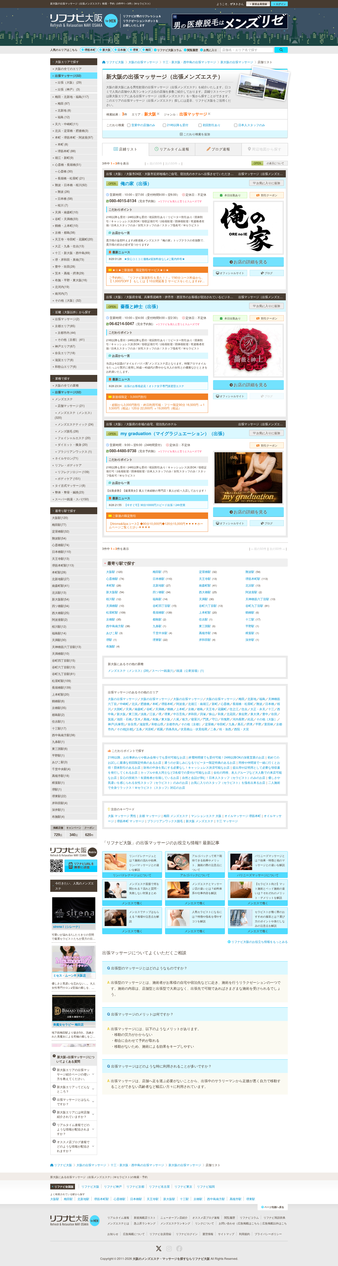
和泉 (221, 714)
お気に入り (210, 50)
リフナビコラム (249, 1217)
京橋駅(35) (59, 707)
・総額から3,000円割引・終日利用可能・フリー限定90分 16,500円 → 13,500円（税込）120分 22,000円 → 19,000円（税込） (157, 406)
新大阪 (106, 50)
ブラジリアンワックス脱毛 (165, 821)
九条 (232, 724)
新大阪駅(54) (60, 599)
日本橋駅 (159, 578)
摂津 (249, 724)
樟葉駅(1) (58, 782)
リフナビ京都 (135, 1186)
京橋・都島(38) (65, 232)
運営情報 (207, 1234)
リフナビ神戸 (113, 1186)
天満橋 (159, 709)
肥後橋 (145, 704)
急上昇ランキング (145, 1223)
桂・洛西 (225, 729)
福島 (262, 699)
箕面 (111, 719)
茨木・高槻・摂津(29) (69, 273)
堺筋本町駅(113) (63, 565)
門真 (206, 719)
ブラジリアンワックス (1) (75, 451)
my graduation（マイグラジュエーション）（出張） (167, 433)
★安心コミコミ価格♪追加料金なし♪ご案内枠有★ (154, 259)
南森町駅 (205, 585)
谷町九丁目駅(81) (63, 674)
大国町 (118, 709)
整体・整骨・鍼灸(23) (69, 492)
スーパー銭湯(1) (162, 670)
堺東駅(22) (59, 796)
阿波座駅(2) (60, 619)
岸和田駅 (205, 639)
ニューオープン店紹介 (174, 1217)
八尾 (176, 719)
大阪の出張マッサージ (123, 699)
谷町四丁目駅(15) (63, 660)
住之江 (234, 709)
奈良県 (132, 724)
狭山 (212, 714)
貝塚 (203, 714)
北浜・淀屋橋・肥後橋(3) (71, 130)
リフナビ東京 (183, 1186)
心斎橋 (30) (65, 171)
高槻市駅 (205, 633)
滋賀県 (144, 724)
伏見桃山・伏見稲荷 (194, 729)
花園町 (222, 709)
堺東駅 (157, 639)
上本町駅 (205, 612)
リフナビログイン (187, 1234)
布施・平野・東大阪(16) (71, 280)
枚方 (185, 719)
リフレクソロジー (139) (73, 472)
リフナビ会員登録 (160, 1234)
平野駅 (249, 626)
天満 (129, 709)
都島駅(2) (58, 714)
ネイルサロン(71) (66, 458)
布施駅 (110, 646)
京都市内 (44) (67, 332)
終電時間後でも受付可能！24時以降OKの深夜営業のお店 (227, 757)
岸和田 (192, 714)
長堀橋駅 (159, 612)
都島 (200, 709)
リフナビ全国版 (63, 1186)
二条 (213, 729)
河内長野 (238, 719)
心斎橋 (225, 704)
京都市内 (172, 724)
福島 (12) (64, 117)
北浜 (135, 704)
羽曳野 (225, 719)
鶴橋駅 (249, 612)
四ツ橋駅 (159, 592)
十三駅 (249, 619)
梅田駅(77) (59, 524)
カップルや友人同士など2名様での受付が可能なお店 (176, 772)
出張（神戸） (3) (69, 89)
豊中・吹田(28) (65, 266)
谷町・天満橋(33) (66, 219)
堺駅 (109, 639)
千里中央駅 (160, 633)
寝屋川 (195, 719)
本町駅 (110, 585)
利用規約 (244, 1234)
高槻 (146, 719)
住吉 (244, 709)
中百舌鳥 (179, 714)
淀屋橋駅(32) (60, 531)
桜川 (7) (63, 205)
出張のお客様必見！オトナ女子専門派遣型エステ (154, 386)
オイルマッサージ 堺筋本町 (242, 816)
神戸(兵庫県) (116, 724)
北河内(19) (62, 286)
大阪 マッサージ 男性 (122, 816)
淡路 (143, 714)
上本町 (180, 709)
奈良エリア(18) (65, 353)
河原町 (149, 729)
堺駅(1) (57, 789)
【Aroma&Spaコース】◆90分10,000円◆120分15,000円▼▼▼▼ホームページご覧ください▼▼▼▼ (156, 525)
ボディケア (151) (69, 478)
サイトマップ (226, 1234)
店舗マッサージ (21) (71, 405)
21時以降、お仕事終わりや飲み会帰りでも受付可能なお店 (147, 757)
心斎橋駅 (112, 578)
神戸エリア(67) (65, 346)
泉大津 (254, 714)
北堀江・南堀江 (198, 704)
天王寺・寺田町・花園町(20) (74, 239)
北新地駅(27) (60, 579)
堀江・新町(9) (64, 157)
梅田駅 (157, 571)
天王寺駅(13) (60, 558)
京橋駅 (110, 619)
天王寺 (210, 709)
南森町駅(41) (60, 585)
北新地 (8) (64, 110)
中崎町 (124, 704)
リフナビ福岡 (206, 1186)
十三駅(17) (59, 728)
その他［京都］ (191, 724)
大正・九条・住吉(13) (69, 246)
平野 (258, 724)
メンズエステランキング (175, 1223)
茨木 (138, 719)
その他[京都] (125, 729)
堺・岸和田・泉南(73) (69, 259)
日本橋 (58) (65, 198)
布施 (155, 719)
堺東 (135, 50)
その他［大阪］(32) (68, 300)
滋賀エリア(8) (64, 360)
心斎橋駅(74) (60, 545)
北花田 (231, 714)
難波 (259, 704)
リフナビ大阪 (90, 1186)
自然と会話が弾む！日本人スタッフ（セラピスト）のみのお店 (223, 777)
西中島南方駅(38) (63, 735)
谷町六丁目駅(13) (63, 667)
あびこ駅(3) (60, 762)
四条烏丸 (172, 729)
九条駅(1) (58, 741)
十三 (271, 709)
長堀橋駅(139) (61, 687)
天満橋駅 (112, 605)
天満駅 (203, 599)
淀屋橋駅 (205, 571)
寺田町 (221, 724)
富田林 (268, 724)
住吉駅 (203, 619)
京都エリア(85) (65, 326)
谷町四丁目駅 (161, 605)
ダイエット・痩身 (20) (73, 444)
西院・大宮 (241, 729)
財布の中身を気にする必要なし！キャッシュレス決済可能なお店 (187, 767)
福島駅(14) (59, 633)
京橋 (191, 709)
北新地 (251, 699)
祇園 (160, 729)
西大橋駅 (205, 592)
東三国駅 (205, 626)
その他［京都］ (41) (71, 339)
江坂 (152, 714)
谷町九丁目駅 (254, 605)
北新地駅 (159, 585)
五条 (139, 729)
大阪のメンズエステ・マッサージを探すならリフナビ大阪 (171, 1258)
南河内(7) (61, 293)
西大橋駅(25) (60, 613)
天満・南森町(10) (66, 212)
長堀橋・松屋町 (243, 704)
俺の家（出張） (130, 183)
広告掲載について (134, 1234)
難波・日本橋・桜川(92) (71, 185)
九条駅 (157, 626)
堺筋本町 (90, 50)
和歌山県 (157, 724)
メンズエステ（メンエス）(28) (128, 670)
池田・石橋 (124, 719)
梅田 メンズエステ (176, 816)
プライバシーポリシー (268, 1234)
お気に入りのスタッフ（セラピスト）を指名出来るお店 (228, 782)
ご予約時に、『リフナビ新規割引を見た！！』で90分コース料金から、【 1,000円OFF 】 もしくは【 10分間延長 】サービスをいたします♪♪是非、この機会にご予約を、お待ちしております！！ (157, 279)
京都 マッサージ (150, 816)
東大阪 (165, 719)
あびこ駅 (112, 633)
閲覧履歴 (192, 50)
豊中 (265, 714)
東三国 (133, 714)
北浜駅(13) (59, 592)
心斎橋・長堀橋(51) (68, 164)
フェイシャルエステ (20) (74, 438)
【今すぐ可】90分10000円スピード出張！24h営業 (154, 505)
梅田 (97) (64, 103)
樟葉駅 (249, 633)
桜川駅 (110, 599)
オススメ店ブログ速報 (205, 1217)
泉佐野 (243, 714)
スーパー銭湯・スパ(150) (72, 499)
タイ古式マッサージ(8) (70, 485)
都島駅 (157, 619)
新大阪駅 (112, 592)
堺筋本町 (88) (67, 151)
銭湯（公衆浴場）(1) (190, 670)
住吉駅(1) (58, 721)
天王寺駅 (205, 578)
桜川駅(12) (59, 626)
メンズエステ (64, 399)
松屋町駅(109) (61, 680)
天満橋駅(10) (60, 653)
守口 (215, 719)
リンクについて (204, 1223)
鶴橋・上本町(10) (66, 225)
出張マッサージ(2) (67, 319)
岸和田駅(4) (60, 803)
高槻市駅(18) (60, 775)
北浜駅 (249, 585)
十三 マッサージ (227, 821)
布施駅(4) (58, 816)
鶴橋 (170, 709)
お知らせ (112, 1234)
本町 (155, 704)
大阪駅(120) (60, 517)
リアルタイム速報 (118, 1217)
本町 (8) (63, 144)
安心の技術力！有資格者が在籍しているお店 (149, 777)
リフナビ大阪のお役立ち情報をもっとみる (259, 941)
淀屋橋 (209, 724)
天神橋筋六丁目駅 (257, 599)
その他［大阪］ (266, 719)
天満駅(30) (59, 640)
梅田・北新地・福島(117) (72, 96)
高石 (240, 724)
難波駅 (249, 571)
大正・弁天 (257, 709)
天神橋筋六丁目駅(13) (66, 647)
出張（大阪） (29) (70, 82)
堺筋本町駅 (252, 578)
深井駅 (249, 639)
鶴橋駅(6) (58, 701)
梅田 (148, 50)
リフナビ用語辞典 (274, 1217)
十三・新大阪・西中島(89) (72, 253)
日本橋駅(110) (61, 551)
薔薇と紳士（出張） (134, 306)
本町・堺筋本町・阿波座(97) (74, 137)
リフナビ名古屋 (159, 1186)
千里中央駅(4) (61, 769)
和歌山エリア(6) (65, 366)
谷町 (149, 709)
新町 (215, 704)
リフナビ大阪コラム (169, 50)
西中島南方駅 (115, 626)
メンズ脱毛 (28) (68, 431)
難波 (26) (64, 191)
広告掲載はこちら (249, 1223)
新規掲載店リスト (145, 1217)
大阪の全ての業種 (67, 385)
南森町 (139, 709)
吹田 (274, 714)
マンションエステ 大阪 (206, 816)
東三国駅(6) (60, 748)
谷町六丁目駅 (208, 605)
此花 (250, 719)
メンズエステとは (118, 1223)
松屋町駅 (112, 612)
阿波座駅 (251, 592)
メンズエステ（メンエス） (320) (74, 415)
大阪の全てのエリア (68, 68)
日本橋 (122, 50)
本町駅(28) (59, 572)
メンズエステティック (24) (76, 424)
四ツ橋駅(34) (60, 606)
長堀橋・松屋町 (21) (71, 178)
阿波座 (180, 704)
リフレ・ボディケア (68, 465)
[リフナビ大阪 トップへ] (84, 21)
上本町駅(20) (60, 694)
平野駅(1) (58, 755)
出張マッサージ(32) (68, 75)
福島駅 (157, 599)
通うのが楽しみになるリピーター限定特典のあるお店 (200, 762)
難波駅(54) (59, 538)
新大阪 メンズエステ (199, 821)
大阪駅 (110, 571)
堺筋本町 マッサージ (130, 821)
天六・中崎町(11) (66, 124)
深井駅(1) (58, 809)
